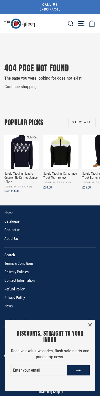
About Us (11, 238)
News (8, 306)
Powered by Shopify (50, 392)
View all (82, 122)
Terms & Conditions (19, 263)
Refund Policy (14, 289)
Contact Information (19, 280)
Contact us (12, 230)
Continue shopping (20, 86)
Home (8, 213)
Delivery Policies (16, 272)
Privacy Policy (14, 297)
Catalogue (11, 221)
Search (9, 255)
